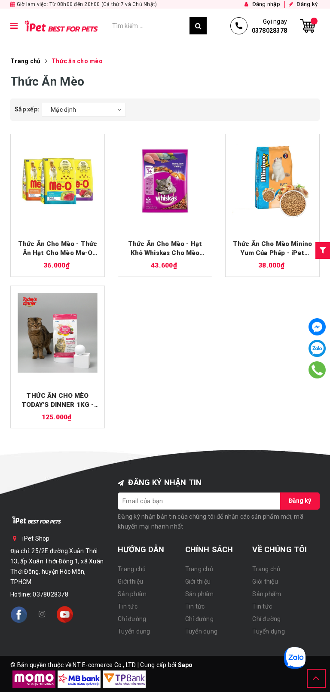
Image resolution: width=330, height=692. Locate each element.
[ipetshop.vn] (65, 25)
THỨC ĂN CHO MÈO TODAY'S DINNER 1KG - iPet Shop (57, 400)
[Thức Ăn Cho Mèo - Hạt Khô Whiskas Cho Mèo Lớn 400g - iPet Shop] (165, 181)
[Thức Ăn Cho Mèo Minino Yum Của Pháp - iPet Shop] (272, 181)
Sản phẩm (132, 594)
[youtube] (64, 614)
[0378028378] (317, 369)
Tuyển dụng (134, 631)
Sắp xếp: (27, 109)
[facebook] (19, 614)
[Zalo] (317, 348)
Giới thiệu (131, 581)
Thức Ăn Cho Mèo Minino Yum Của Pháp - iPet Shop (272, 249)
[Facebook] (317, 326)
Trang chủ (132, 569)
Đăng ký (300, 500)
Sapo (185, 664)
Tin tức (128, 606)
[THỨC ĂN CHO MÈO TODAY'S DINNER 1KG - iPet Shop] (57, 333)
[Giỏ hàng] (307, 26)
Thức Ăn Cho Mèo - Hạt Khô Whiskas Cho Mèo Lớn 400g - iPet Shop (165, 249)
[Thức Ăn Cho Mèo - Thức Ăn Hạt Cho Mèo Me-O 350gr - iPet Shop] (57, 181)
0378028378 (50, 594)
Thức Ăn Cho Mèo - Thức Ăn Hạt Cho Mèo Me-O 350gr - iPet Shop (57, 249)
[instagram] (41, 614)
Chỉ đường (132, 618)
